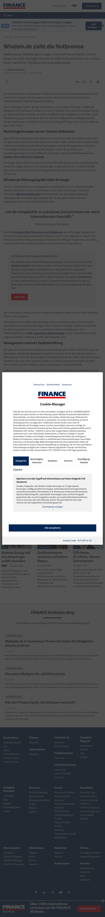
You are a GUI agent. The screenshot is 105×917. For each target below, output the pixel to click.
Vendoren (52, 460)
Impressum (67, 384)
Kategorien (21, 460)
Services (68, 460)
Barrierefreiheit (53, 384)
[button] (52, 507)
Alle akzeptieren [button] (53, 527)
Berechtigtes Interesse (36, 461)
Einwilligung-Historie (84, 461)
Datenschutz (38, 384)
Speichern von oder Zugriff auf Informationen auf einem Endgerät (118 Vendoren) (50, 480)
